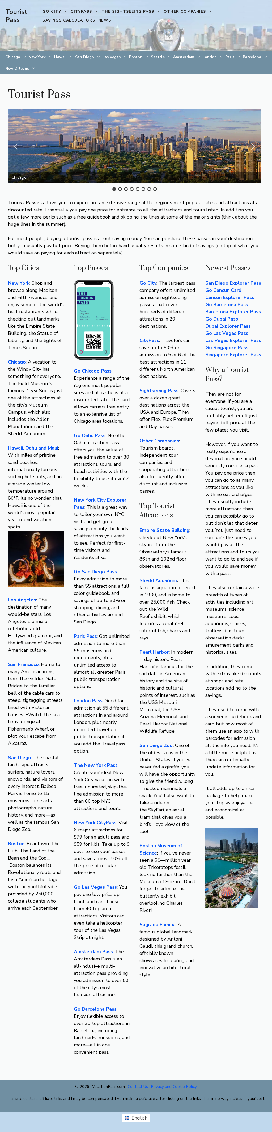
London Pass (88, 701)
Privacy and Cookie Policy (174, 1086)
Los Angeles (22, 600)
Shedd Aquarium (158, 580)
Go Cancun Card (223, 290)
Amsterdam (183, 56)
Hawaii (60, 56)
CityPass (149, 340)
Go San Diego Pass (95, 572)
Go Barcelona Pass (95, 1009)
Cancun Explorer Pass (229, 297)
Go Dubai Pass (221, 319)
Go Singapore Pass (226, 347)
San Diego (84, 56)
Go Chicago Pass (93, 371)
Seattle (158, 56)
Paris (229, 56)
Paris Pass (85, 636)
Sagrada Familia (157, 924)
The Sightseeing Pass (127, 11)
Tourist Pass (16, 15)
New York (37, 56)
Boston (135, 56)
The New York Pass (96, 765)
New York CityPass (95, 822)
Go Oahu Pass (89, 435)
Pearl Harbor (154, 652)
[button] (16, 146)
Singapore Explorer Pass (233, 355)
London (210, 56)
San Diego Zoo (156, 745)
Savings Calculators (68, 20)
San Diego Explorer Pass (233, 283)
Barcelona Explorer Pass (233, 312)
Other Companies (185, 11)
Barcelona (252, 56)
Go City (51, 11)
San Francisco (23, 664)
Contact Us (138, 1086)
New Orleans (17, 68)
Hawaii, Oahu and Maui (33, 448)
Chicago (12, 56)
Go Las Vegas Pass (226, 333)
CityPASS (81, 11)
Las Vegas (112, 56)
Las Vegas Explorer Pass (233, 340)
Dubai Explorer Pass (228, 326)
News (104, 20)
